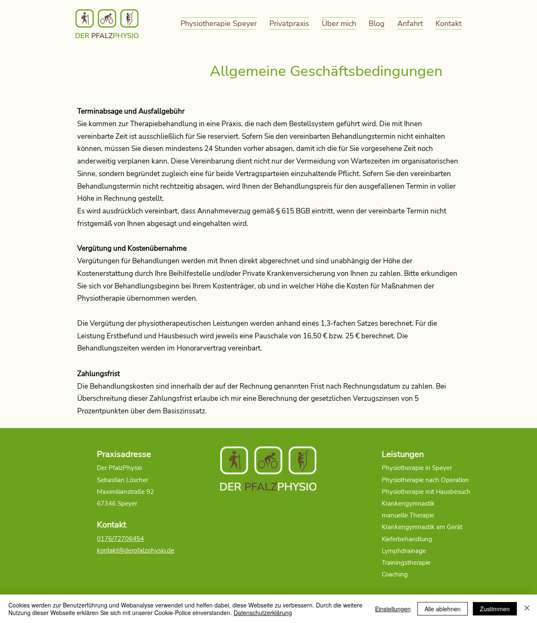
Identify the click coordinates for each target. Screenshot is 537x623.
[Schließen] (527, 608)
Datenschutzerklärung (263, 612)
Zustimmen (495, 609)
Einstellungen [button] (393, 609)
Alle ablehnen (443, 609)
